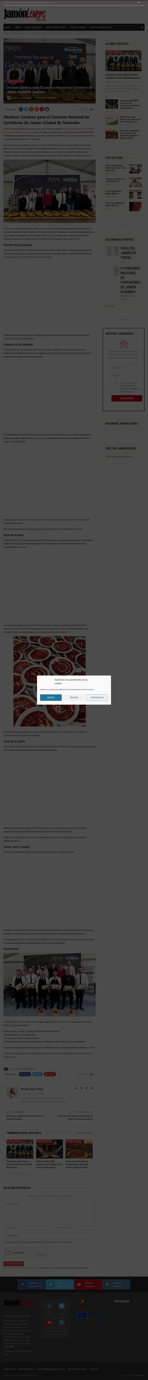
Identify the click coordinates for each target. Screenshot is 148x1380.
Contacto (46, 3)
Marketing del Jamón (28, 3)
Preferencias (97, 697)
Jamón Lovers (9, 3)
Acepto (50, 697)
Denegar (74, 697)
